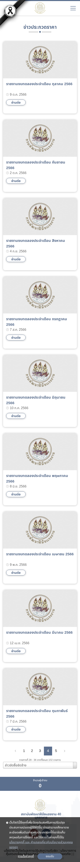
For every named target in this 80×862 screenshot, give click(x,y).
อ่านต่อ (16, 102)
